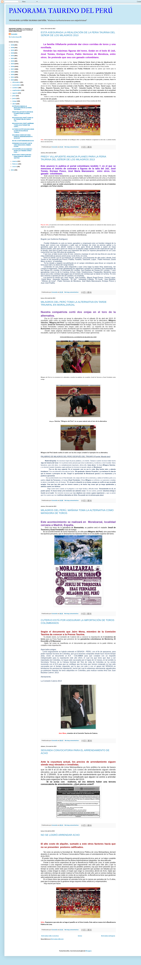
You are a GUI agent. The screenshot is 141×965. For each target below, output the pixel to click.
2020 (13, 61)
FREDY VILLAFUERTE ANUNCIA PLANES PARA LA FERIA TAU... (22, 113)
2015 (12, 74)
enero (14, 166)
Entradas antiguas (108, 936)
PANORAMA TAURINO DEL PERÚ (61, 11)
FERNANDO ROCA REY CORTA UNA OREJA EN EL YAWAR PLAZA (22, 144)
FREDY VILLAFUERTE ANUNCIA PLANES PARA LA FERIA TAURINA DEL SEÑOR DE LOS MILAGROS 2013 (73, 158)
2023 (12, 53)
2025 (12, 47)
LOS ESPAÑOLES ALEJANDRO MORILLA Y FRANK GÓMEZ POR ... (22, 150)
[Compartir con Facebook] (88, 147)
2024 (13, 50)
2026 (12, 45)
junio (14, 98)
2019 (12, 63)
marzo (14, 161)
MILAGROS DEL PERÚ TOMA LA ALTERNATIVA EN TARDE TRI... (22, 119)
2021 (12, 58)
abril (14, 104)
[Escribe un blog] (84, 147)
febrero (15, 164)
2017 (12, 69)
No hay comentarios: (72, 147)
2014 (13, 77)
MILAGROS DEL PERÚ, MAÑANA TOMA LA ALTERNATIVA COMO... (23, 124)
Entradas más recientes (50, 936)
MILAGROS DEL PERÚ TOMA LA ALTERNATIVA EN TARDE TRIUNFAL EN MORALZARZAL (74, 303)
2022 (12, 55)
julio (14, 95)
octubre (15, 87)
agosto (15, 93)
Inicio (80, 936)
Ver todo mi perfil (15, 37)
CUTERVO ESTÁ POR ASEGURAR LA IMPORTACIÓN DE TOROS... (23, 130)
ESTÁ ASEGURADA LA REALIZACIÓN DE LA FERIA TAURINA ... (22, 107)
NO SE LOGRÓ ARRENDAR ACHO (60, 835)
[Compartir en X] (86, 147)
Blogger (88, 951)
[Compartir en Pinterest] (91, 147)
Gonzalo (14, 34)
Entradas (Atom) (57, 939)
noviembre (16, 85)
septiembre (16, 90)
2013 (12, 80)
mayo (14, 101)
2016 (12, 72)
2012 (12, 170)
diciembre (16, 82)
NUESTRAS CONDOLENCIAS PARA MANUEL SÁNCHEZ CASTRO (21, 156)
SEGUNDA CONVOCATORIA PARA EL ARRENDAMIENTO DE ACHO (22, 136)
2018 (12, 66)
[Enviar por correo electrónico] (82, 147)
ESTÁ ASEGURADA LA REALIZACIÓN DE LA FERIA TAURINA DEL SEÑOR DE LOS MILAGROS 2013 (78, 34)
